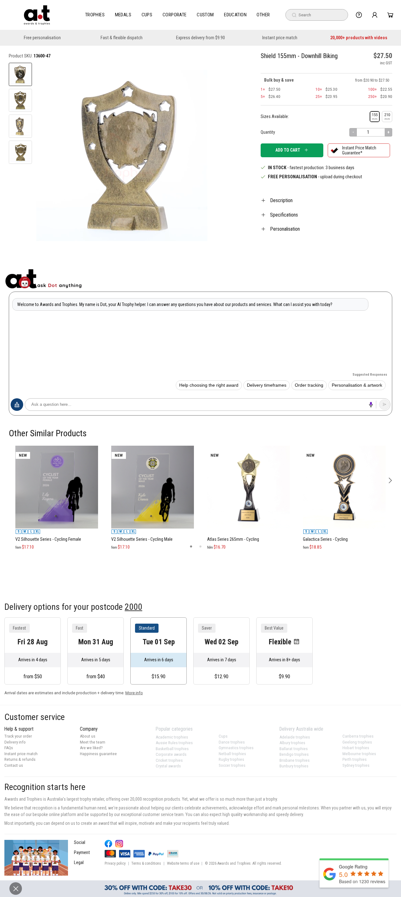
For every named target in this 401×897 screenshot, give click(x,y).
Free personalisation (42, 37)
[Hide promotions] (15, 888)
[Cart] (390, 15)
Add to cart (287, 150)
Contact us (13, 765)
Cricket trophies (169, 760)
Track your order (18, 736)
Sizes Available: (275, 116)
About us (87, 736)
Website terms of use (183, 863)
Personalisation (285, 229)
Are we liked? (91, 747)
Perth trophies (354, 759)
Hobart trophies (355, 747)
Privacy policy (115, 863)
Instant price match (279, 37)
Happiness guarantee (98, 753)
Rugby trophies (231, 759)
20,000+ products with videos (358, 37)
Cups (147, 15)
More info (134, 692)
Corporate (175, 15)
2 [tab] (200, 547)
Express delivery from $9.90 (200, 37)
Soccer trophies (232, 765)
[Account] (374, 15)
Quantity (268, 132)
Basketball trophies (172, 748)
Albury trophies (292, 742)
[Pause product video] (196, 74)
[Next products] (390, 481)
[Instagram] (119, 844)
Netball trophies (232, 753)
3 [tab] (210, 547)
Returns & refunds (19, 759)
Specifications (284, 215)
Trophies (95, 15)
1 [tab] (191, 547)
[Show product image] (20, 100)
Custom (205, 15)
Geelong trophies (357, 742)
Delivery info (15, 742)
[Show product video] (20, 74)
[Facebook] (108, 844)
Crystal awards (168, 766)
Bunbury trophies (293, 766)
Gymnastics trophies (236, 747)
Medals (123, 15)
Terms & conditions (146, 863)
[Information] (358, 15)
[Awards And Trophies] (37, 15)
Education (235, 15)
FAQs (8, 747)
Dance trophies (232, 742)
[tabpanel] (57, 443)
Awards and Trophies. (234, 863)
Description (281, 200)
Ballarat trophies (293, 748)
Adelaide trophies (294, 737)
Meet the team (92, 742)
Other (263, 15)
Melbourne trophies (359, 753)
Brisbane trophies (294, 760)
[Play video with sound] (36, 858)
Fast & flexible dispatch (122, 37)
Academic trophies (172, 737)
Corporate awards (171, 754)
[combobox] (316, 15)
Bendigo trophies (294, 754)
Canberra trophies (357, 736)
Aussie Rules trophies (174, 742)
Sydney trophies (355, 765)
